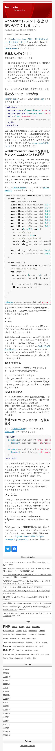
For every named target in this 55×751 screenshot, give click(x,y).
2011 (5, 724)
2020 (5, 691)
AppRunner (33, 630)
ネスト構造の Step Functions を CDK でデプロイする (23, 603)
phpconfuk (36, 627)
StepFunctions (8, 630)
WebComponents (22, 34)
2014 (5, 713)
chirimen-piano (11, 48)
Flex (34, 658)
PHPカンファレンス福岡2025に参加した (18, 587)
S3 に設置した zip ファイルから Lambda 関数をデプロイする (26, 597)
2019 (5, 695)
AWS (28, 627)
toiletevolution (21, 634)
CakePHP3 (35, 654)
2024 (5, 677)
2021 (5, 688)
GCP (38, 642)
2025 (5, 673)
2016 (5, 706)
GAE (13, 634)
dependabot (30, 642)
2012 (5, 720)
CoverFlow (28, 658)
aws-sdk (5, 638)
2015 (5, 709)
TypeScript (42, 634)
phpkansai (32, 634)
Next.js (21, 627)
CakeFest (19, 650)
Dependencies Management (13, 642)
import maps (31, 638)
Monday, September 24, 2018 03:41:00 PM (20, 30)
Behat (47, 654)
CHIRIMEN (9, 34)
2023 (5, 680)
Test (11, 658)
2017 (5, 702)
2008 (5, 735)
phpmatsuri (19, 658)
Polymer (7, 646)
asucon (44, 642)
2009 (5, 731)
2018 (5, 699)
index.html (39, 99)
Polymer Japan (21, 536)
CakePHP (8, 650)
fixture (5, 658)
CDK (25, 630)
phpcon (14, 627)
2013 (5, 717)
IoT (36, 646)
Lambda (19, 630)
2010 (5, 728)
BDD (42, 654)
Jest (23, 638)
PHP (6, 626)
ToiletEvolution (8, 654)
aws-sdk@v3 (15, 638)
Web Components (22, 654)
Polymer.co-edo (20, 539)
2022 (5, 684)
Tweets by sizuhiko (27, 746)
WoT (41, 646)
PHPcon (42, 630)
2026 (5, 669)
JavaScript (6, 634)
